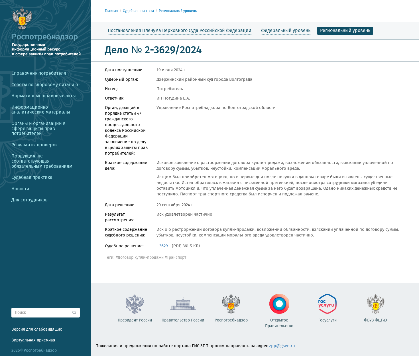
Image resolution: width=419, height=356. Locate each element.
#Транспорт (175, 257)
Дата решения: (119, 205)
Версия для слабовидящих (36, 329)
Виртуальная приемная (33, 340)
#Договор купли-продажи (140, 257)
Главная (111, 11)
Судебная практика (138, 11)
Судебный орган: (121, 79)
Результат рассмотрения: (120, 217)
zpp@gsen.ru (282, 346)
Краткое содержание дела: (126, 165)
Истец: (111, 89)
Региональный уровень (178, 11)
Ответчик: (115, 98)
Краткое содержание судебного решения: (126, 232)
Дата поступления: (123, 70)
